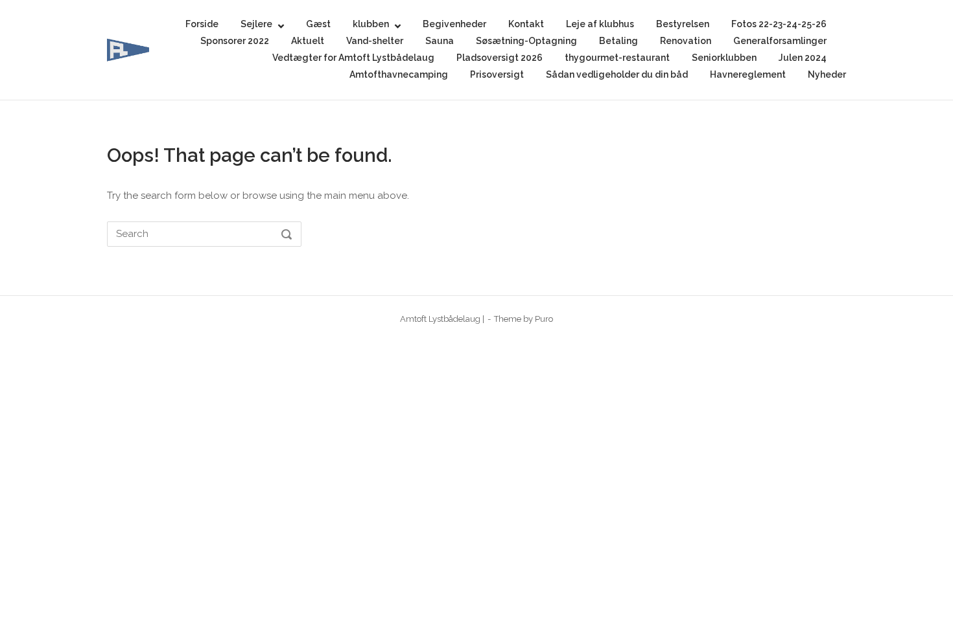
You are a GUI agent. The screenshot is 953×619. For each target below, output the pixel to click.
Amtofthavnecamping (398, 74)
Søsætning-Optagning (526, 41)
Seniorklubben (724, 57)
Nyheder (827, 74)
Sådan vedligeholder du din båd (617, 74)
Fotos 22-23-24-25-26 (779, 24)
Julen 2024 (803, 57)
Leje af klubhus (600, 24)
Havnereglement (748, 74)
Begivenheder (454, 24)
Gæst (318, 24)
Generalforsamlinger (780, 41)
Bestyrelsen (682, 24)
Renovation (685, 41)
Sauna (439, 41)
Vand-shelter (374, 41)
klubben (371, 24)
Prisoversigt (497, 74)
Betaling (618, 41)
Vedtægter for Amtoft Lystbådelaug (353, 57)
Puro (544, 319)
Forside (201, 24)
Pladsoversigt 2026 (499, 57)
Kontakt (526, 24)
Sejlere (256, 24)
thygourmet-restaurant (617, 57)
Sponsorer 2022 (234, 41)
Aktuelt (307, 41)
